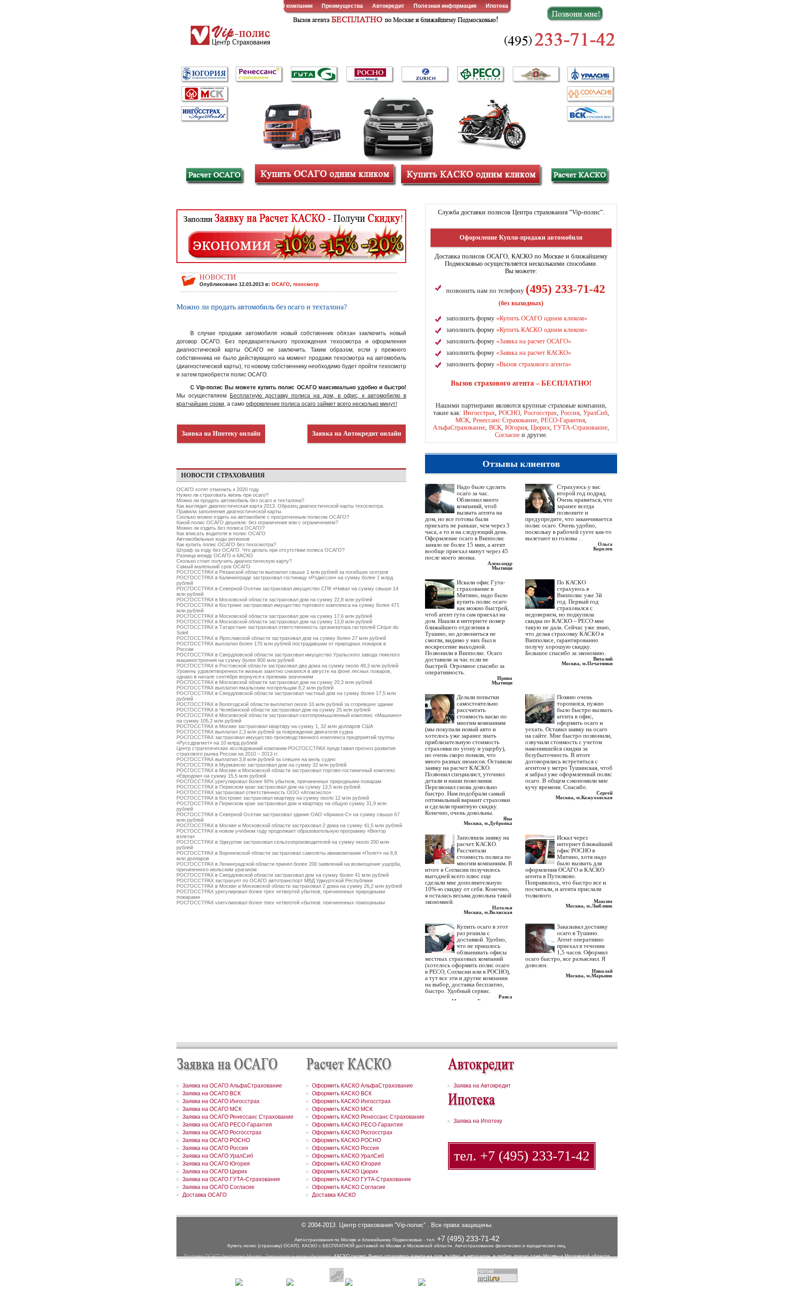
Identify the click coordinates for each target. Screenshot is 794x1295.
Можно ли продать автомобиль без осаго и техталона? (240, 500)
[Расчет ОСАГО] (214, 175)
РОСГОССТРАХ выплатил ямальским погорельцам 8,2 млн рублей (255, 687)
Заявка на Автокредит (482, 1085)
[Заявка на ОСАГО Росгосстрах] (536, 74)
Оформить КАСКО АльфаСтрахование (362, 1085)
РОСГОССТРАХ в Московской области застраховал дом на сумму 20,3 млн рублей (274, 682)
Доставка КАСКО (334, 1195)
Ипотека (497, 6)
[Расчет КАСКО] (580, 175)
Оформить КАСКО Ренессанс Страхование (368, 1117)
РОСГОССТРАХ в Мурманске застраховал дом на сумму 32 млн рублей (261, 765)
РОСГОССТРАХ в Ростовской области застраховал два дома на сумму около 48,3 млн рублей (287, 665)
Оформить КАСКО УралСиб (348, 1156)
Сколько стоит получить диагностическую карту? (234, 561)
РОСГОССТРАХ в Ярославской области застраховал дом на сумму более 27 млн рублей (281, 638)
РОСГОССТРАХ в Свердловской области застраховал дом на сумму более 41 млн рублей (282, 875)
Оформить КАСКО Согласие (349, 1187)
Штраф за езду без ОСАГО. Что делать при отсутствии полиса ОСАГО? (260, 550)
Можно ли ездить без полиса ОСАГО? (220, 528)
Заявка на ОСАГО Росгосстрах (221, 1132)
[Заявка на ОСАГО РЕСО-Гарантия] (481, 74)
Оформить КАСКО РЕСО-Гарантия (357, 1124)
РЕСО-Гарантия (563, 420)
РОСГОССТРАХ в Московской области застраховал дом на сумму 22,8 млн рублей (274, 599)
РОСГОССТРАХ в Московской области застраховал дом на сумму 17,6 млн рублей (274, 616)
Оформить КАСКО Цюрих (345, 1171)
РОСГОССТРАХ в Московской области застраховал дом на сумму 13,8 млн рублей (274, 621)
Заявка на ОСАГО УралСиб (217, 1156)
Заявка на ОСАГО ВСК (211, 1093)
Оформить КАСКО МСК (342, 1109)
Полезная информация (445, 6)
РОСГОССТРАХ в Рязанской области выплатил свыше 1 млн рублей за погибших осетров (282, 572)
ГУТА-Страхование (580, 427)
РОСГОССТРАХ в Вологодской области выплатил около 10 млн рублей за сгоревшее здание (284, 704)
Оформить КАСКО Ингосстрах (351, 1101)
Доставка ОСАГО (204, 1195)
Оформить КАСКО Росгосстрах (352, 1132)
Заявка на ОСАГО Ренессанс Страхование (238, 1117)
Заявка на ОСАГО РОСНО (216, 1140)
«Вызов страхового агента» (533, 364)
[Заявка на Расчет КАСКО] (291, 240)
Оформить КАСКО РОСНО (346, 1140)
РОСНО (509, 412)
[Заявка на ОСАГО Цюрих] (425, 74)
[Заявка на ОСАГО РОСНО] (369, 74)
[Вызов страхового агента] (394, 19)
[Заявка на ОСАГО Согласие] (590, 94)
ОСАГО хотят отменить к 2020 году (217, 489)
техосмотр (306, 284)
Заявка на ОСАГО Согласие (218, 1187)
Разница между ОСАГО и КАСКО (214, 555)
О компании (296, 6)
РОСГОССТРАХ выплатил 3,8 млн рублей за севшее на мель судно (255, 759)
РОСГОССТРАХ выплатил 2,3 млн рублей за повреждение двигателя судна (264, 731)
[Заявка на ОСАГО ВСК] (590, 113)
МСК (462, 420)
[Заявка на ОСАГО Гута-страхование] (314, 74)
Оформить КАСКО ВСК (342, 1093)
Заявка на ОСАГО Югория (216, 1163)
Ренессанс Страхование (505, 420)
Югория (516, 427)
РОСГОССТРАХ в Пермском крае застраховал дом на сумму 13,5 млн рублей (268, 787)
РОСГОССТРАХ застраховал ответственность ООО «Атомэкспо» (253, 792)
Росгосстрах (540, 412)
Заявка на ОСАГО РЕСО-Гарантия (227, 1124)
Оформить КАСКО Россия (345, 1148)
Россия (570, 412)
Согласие (507, 435)
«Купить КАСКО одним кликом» (541, 329)
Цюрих (540, 427)
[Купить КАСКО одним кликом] (470, 174)
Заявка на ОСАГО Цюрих (214, 1171)
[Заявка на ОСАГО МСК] (204, 94)
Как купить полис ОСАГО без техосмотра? (226, 544)
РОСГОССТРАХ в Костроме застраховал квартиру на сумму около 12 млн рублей (272, 798)
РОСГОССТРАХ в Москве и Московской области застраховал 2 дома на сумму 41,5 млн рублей (289, 825)
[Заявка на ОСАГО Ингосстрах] (204, 112)
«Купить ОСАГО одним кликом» (541, 318)
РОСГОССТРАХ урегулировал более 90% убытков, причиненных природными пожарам (278, 781)
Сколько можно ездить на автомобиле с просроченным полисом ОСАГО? (262, 517)
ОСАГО (281, 284)
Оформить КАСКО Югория (346, 1163)
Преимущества (342, 6)
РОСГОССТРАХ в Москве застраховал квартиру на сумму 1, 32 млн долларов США (274, 726)
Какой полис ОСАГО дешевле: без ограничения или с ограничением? (257, 522)
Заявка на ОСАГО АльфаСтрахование (232, 1085)
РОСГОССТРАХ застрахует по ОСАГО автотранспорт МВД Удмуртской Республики (274, 880)
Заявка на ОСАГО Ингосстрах (221, 1101)
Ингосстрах (479, 412)
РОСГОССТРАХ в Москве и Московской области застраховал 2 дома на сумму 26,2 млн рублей (289, 886)
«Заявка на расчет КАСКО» (533, 352)
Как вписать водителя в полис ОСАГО (221, 533)
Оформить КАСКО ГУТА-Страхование (361, 1179)
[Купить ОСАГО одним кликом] (324, 174)
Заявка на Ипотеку (478, 1121)
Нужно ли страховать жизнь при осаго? (222, 495)
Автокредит (388, 6)
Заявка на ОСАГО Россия (215, 1148)
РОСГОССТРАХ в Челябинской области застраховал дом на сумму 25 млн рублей (273, 709)
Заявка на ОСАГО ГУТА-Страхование (231, 1179)
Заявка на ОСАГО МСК (212, 1109)
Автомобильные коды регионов (213, 539)
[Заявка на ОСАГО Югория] (204, 74)
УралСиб (595, 412)
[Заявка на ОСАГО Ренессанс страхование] (259, 74)
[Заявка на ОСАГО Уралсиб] (590, 74)
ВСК (495, 427)
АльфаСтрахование (459, 427)
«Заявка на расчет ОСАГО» (533, 341)
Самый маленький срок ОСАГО (213, 566)
